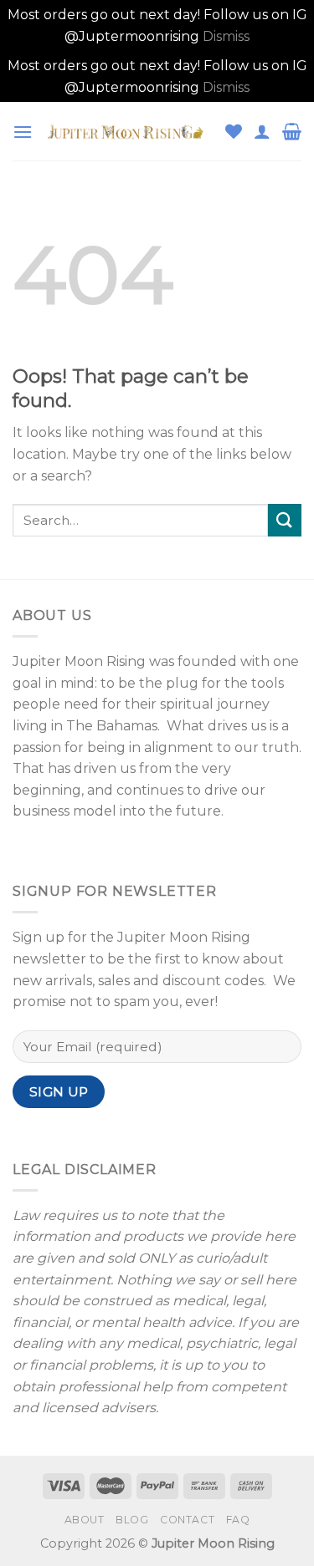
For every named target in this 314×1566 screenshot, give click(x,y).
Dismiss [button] (226, 36)
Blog (132, 1519)
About (84, 1519)
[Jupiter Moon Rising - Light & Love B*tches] (129, 131)
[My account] (262, 131)
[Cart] (291, 131)
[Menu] (23, 131)
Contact (187, 1519)
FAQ (238, 1519)
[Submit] (284, 520)
